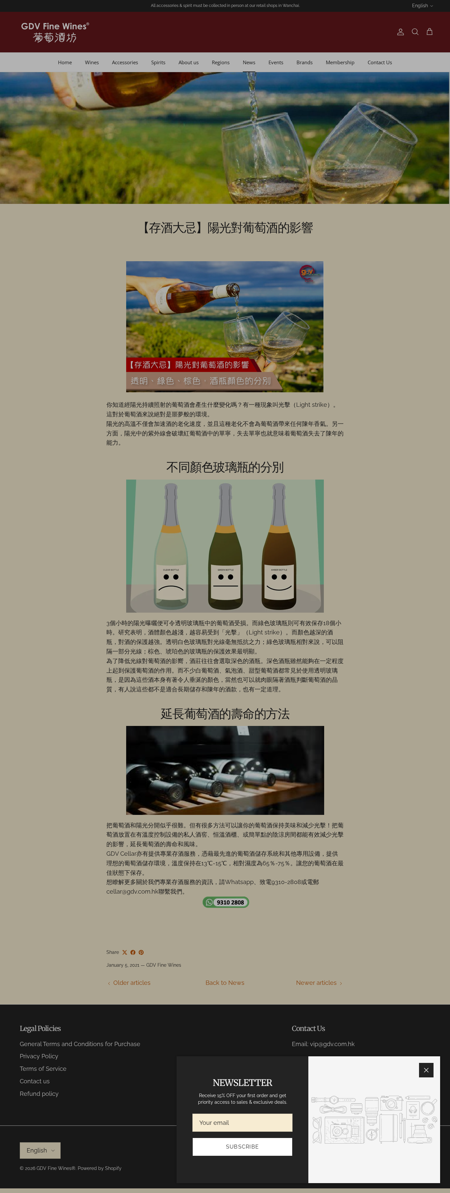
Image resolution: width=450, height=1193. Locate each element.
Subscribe (242, 1147)
